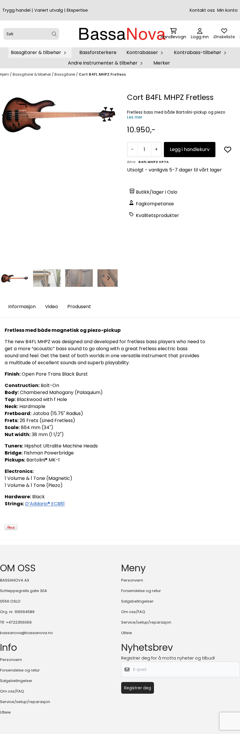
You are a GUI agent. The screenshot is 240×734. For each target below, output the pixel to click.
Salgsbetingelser (137, 601)
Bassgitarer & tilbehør (32, 74)
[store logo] (122, 34)
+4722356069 (19, 622)
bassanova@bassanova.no (26, 632)
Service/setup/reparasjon (146, 622)
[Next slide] (108, 278)
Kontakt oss (202, 10)
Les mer (135, 117)
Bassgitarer (65, 74)
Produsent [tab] (79, 306)
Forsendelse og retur (141, 590)
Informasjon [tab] (22, 306)
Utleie (126, 632)
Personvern (132, 580)
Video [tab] (51, 306)
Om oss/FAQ (133, 611)
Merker (161, 63)
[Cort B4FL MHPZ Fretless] (59, 114)
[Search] (54, 34)
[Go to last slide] (9, 278)
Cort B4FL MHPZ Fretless (102, 74)
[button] (227, 149)
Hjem (5, 74)
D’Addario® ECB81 (45, 503)
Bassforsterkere (97, 52)
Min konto (227, 10)
